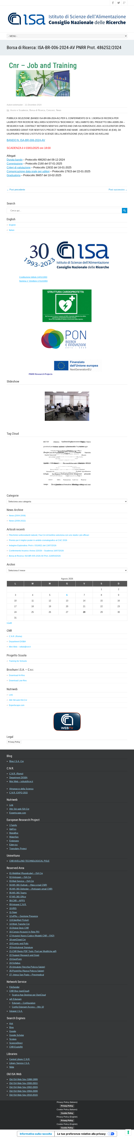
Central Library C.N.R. (19, 1059)
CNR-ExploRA (16, 1047)
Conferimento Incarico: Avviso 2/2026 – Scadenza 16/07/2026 (36, 551)
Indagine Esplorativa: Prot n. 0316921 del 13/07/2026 (32, 545)
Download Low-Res (18, 680)
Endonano (14, 841)
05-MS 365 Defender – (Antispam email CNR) (30, 889)
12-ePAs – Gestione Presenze (23, 916)
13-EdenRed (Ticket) (19, 920)
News (58, 110)
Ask (11, 1023)
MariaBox (13, 833)
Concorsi (50, 110)
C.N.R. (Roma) (15, 636)
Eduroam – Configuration (23, 1003)
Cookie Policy (67, 1113)
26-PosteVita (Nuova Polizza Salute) (26, 971)
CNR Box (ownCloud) (19, 991)
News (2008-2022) (17, 521)
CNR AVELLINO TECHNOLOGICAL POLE (29, 861)
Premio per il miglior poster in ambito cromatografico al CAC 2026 (38, 540)
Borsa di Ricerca (37, 110)
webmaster (18, 105)
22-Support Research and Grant (24, 955)
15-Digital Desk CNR (19, 928)
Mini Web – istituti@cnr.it (20, 647)
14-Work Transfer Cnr (19, 924)
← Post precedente (16, 189)
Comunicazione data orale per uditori (28, 171)
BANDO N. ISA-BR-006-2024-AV (26, 140)
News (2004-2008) (17, 515)
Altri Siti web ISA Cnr (18, 700)
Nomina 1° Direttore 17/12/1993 (33, 281)
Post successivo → (118, 189)
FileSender (14, 987)
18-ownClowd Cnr (17, 939)
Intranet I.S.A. (16, 1011)
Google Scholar (16, 1035)
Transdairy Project (18, 848)
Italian (11, 230)
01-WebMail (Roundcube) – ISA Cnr (26, 873)
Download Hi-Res (17, 675)
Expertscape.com (16, 705)
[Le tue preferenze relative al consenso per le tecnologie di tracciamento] (128, 1132)
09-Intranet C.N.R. (17, 904)
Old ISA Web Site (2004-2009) (23, 1091)
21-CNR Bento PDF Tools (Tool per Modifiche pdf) (32, 951)
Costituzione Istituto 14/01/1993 (33, 277)
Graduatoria (13, 175)
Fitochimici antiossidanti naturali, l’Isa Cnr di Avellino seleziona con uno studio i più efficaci (49, 535)
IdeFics (12, 829)
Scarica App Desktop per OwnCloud (29, 995)
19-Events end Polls (18, 943)
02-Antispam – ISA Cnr (20, 877)
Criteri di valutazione (19, 167)
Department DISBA (17, 641)
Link (11, 695)
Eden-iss (13, 844)
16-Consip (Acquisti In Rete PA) (24, 932)
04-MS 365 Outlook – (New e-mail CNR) (28, 885)
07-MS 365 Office (17, 896)
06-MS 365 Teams (18, 893)
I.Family (13, 825)
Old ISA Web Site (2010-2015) (23, 1095)
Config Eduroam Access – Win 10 (28, 1007)
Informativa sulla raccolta (36, 1133)
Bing (11, 1027)
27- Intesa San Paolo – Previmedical (26, 975)
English (12, 225)
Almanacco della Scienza (21, 789)
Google (12, 1031)
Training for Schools (18, 661)
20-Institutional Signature (21, 947)
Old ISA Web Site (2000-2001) (23, 1083)
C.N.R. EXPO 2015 (18, 792)
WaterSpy (14, 837)
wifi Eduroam (15, 999)
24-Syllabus (14, 963)
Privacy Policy (14, 742)
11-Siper (13, 912)
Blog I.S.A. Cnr (16, 761)
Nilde (11, 1067)
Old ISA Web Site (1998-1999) (23, 1079)
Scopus (13, 1039)
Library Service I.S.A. (19, 1063)
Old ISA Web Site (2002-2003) (23, 1087)
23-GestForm (15, 959)
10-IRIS (13, 908)
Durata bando (15, 159)
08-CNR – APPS (17, 900)
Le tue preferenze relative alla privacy (81, 1133)
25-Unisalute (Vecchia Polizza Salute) (27, 967)
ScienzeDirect (16, 1043)
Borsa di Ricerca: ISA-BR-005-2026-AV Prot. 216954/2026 (35, 556)
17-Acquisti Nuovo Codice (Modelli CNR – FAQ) (31, 935)
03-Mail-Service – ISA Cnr (21, 881)
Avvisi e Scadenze (19, 110)
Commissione (15, 163)
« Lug (9, 623)
